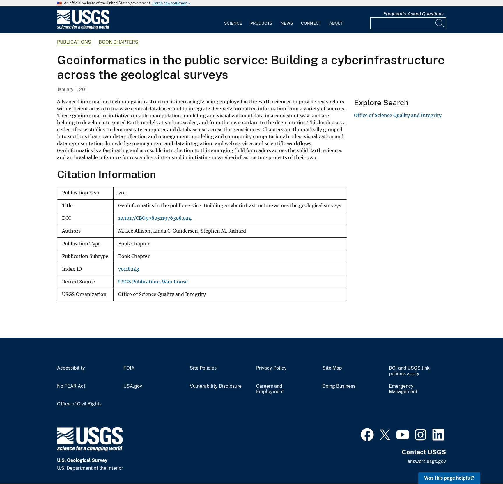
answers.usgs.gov (427, 461)
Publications (74, 42)
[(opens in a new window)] (367, 434)
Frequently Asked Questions (413, 14)
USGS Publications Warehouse (153, 282)
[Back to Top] (481, 462)
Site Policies (203, 368)
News (287, 23)
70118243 (128, 269)
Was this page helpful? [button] (449, 478)
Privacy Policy (271, 368)
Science (233, 23)
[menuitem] (233, 20)
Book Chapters (118, 42)
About (336, 23)
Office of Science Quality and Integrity (398, 115)
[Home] (83, 28)
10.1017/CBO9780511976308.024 (155, 218)
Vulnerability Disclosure (216, 386)
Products (261, 23)
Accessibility (71, 368)
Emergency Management (403, 389)
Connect (311, 23)
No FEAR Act (71, 386)
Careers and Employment (270, 389)
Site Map (332, 368)
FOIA (128, 368)
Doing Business (339, 386)
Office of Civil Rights (79, 404)
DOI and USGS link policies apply (409, 371)
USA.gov (132, 386)
